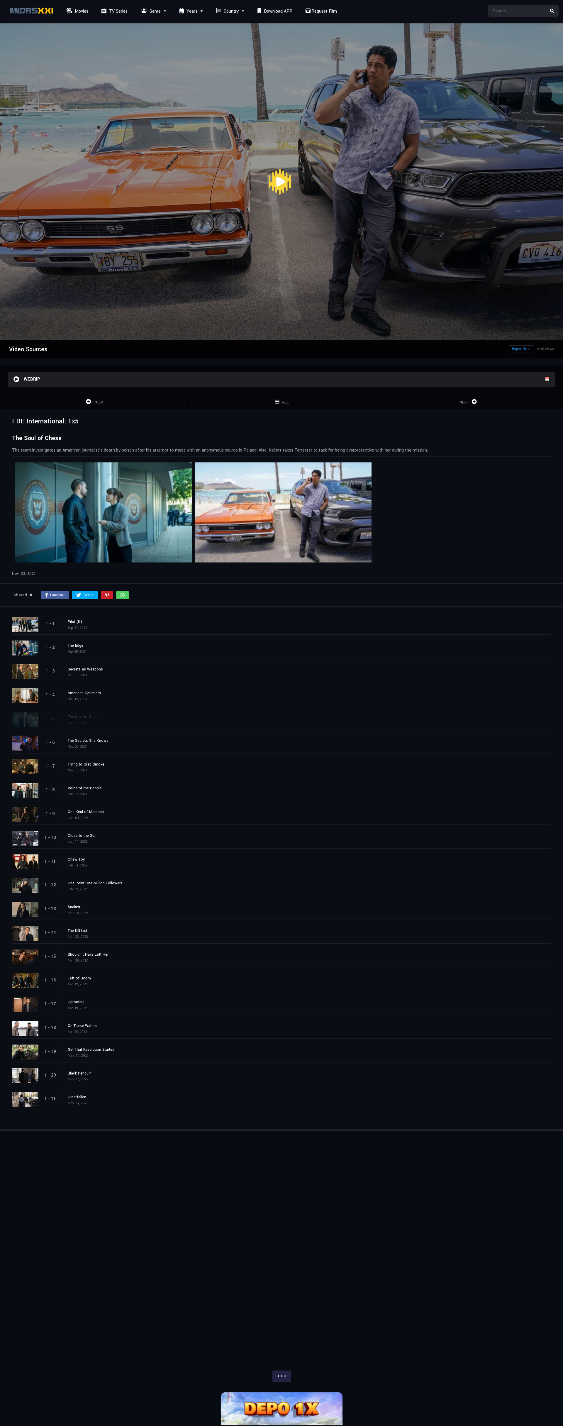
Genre (154, 11)
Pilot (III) (75, 621)
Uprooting (76, 1002)
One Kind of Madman (86, 812)
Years (191, 11)
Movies (81, 11)
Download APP (277, 11)
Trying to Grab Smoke (86, 764)
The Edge (75, 645)
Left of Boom (79, 978)
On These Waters (82, 1025)
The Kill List (77, 930)
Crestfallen (77, 1097)
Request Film (323, 11)
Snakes (74, 907)
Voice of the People (85, 788)
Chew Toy (76, 859)
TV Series (118, 11)
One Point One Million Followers (95, 883)
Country (231, 11)
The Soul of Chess (84, 716)
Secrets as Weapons (85, 669)
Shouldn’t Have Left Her (88, 954)
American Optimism (84, 693)
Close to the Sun (82, 835)
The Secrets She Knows (88, 740)
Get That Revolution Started (91, 1049)
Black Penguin (79, 1073)
